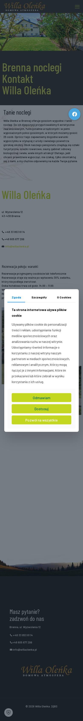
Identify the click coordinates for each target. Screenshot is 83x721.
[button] (74, 114)
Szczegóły (39, 297)
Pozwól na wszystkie (41, 420)
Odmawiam (41, 397)
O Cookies (64, 297)
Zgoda (16, 297)
